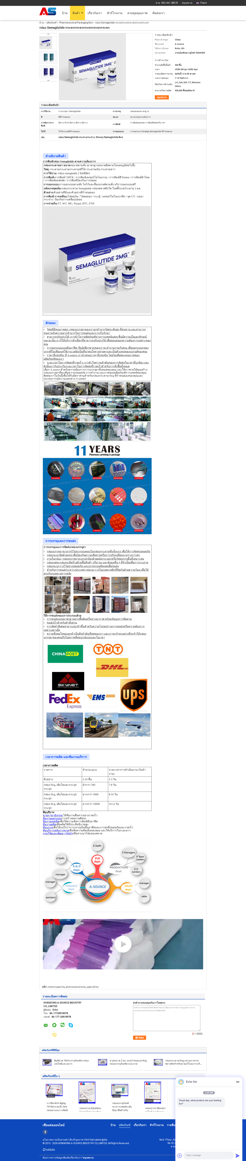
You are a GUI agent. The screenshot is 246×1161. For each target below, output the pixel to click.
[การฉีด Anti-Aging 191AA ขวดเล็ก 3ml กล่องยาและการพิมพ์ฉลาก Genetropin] (57, 1090)
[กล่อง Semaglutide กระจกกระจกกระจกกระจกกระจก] (48, 42)
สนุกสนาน (187, 3)
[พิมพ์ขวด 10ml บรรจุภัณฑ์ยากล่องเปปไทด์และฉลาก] (47, 1062)
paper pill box (93, 987)
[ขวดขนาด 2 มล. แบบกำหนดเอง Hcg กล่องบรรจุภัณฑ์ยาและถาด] (102, 1062)
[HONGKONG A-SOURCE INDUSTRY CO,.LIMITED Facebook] (45, 1132)
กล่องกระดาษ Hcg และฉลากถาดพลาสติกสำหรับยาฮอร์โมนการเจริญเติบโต (183, 1063)
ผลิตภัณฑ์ (52, 22)
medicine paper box (56, 987)
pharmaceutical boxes (76, 987)
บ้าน (64, 13)
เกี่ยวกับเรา (95, 13)
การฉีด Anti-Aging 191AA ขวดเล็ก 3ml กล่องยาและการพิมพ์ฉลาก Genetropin (57, 1108)
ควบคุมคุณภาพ (137, 13)
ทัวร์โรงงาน (114, 13)
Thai (202, 3)
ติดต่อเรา (158, 13)
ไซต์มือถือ (50, 1149)
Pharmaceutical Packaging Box (76, 22)
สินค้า (76, 13)
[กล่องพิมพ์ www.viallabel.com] (123, 944)
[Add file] (179, 1155)
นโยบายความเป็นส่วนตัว (55, 1139)
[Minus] (238, 1082)
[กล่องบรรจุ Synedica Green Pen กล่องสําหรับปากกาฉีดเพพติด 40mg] (90, 1092)
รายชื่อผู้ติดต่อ (175, 1125)
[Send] (237, 1155)
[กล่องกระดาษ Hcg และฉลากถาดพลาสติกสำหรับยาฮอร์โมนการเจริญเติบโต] (158, 1062)
